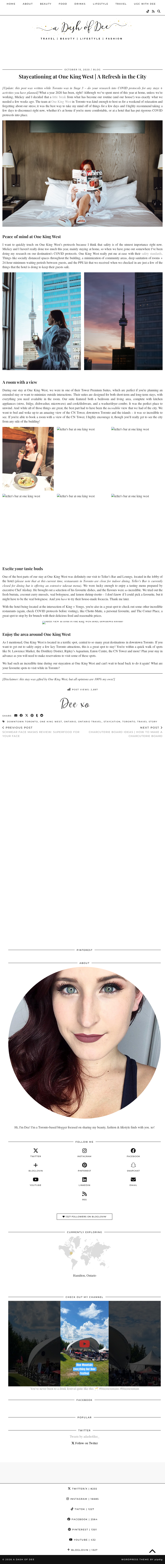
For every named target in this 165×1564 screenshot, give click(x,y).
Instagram (84, 1499)
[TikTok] (148, 11)
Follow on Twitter (86, 1443)
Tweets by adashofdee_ (84, 1436)
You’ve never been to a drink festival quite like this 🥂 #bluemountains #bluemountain (84, 1388)
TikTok (84, 1509)
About (28, 3)
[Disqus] (82, 793)
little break (59, 97)
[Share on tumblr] (37, 715)
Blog (97, 69)
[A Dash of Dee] (82, 28)
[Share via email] (16, 715)
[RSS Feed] (153, 11)
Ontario (70, 721)
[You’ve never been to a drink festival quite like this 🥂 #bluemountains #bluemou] (84, 1343)
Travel (121, 3)
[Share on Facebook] (21, 715)
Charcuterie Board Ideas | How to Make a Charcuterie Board (126, 732)
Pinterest (84, 1529)
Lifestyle (100, 3)
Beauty (46, 3)
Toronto (128, 721)
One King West (61, 101)
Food (63, 3)
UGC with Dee (145, 3)
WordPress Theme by (142, 1559)
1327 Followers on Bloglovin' (86, 1216)
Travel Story (147, 721)
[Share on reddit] (42, 715)
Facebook (84, 1519)
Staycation (112, 721)
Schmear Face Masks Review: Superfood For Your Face (40, 732)
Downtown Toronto (22, 721)
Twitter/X (84, 1488)
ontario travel (90, 721)
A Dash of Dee (24, 1559)
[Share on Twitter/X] (27, 715)
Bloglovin (84, 1550)
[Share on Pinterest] (32, 715)
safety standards (152, 253)
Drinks (80, 3)
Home (11, 3)
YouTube (84, 1539)
